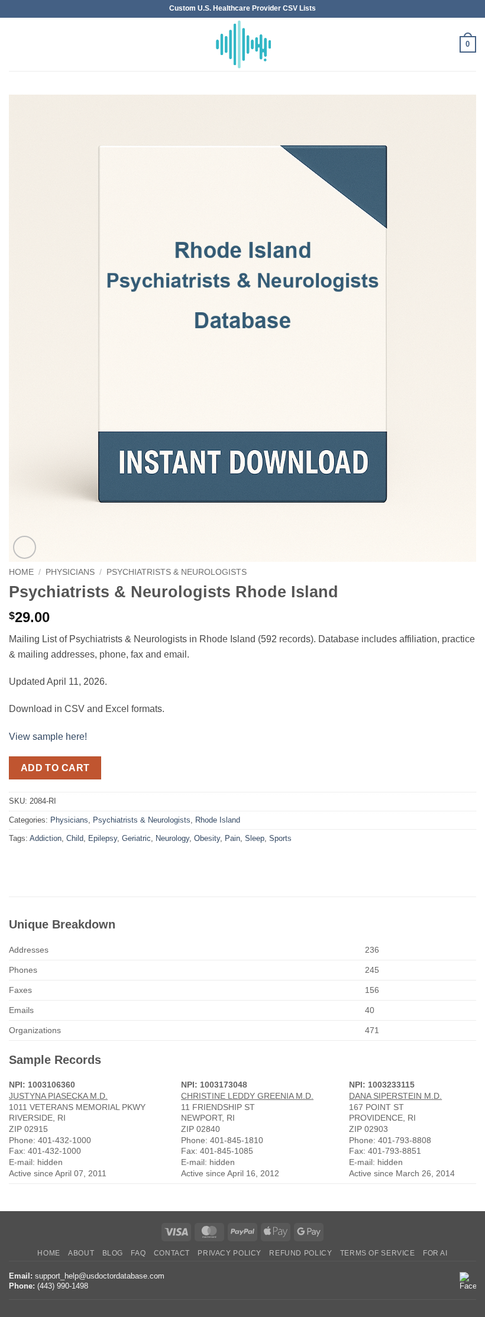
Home (21, 572)
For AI (435, 1253)
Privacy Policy (229, 1253)
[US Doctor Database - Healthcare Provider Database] (242, 44)
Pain (232, 838)
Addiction (46, 838)
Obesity (207, 838)
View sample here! (48, 737)
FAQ (138, 1253)
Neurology (172, 838)
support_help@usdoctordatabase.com (99, 1275)
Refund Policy (300, 1253)
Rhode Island (217, 820)
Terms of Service (377, 1253)
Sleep (254, 838)
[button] (16, 44)
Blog (112, 1253)
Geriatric (136, 838)
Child (74, 838)
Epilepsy (102, 838)
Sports (280, 838)
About (81, 1253)
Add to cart (55, 768)
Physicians (70, 572)
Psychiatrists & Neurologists (176, 572)
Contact (172, 1253)
